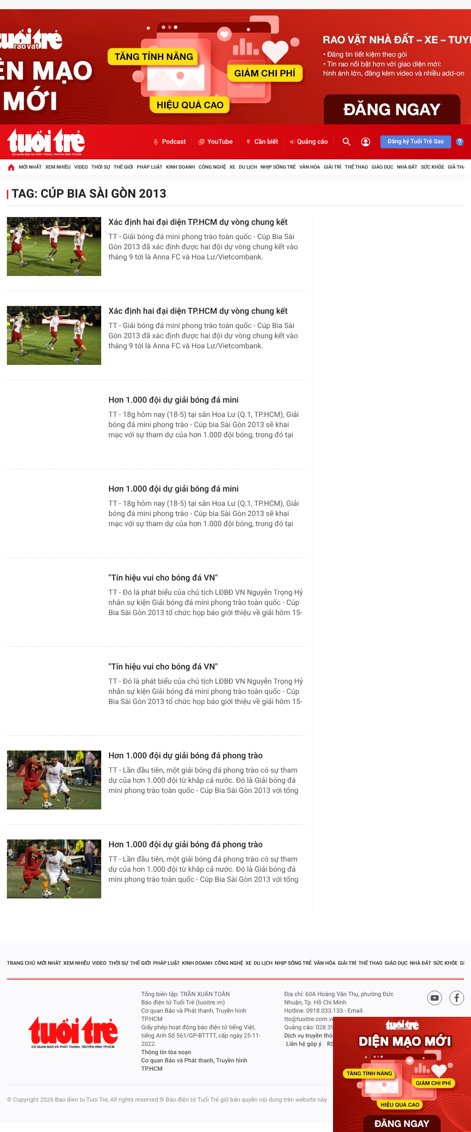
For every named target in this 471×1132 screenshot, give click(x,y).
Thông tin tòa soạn (166, 1052)
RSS (332, 1044)
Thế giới (123, 167)
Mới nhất (30, 167)
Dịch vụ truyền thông (311, 1035)
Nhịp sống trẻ (278, 167)
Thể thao (356, 167)
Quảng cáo (312, 142)
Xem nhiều (57, 167)
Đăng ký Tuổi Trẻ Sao (416, 141)
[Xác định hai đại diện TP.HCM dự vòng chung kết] (54, 246)
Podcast (174, 142)
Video (81, 167)
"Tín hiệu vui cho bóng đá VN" (163, 578)
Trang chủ (21, 963)
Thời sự (101, 167)
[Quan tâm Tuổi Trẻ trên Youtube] (434, 998)
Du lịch (248, 167)
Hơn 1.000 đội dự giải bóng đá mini (174, 400)
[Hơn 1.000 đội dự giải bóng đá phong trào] (54, 780)
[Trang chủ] (11, 167)
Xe (233, 167)
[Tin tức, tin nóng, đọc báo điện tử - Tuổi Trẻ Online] (46, 142)
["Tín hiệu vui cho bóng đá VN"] (54, 602)
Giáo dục (383, 167)
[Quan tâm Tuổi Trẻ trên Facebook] (456, 998)
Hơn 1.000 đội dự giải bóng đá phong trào (186, 756)
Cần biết (266, 142)
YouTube (220, 142)
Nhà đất (407, 167)
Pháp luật (150, 167)
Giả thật (458, 167)
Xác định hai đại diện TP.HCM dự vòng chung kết (198, 222)
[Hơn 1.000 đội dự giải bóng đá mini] (54, 424)
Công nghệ (212, 167)
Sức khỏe (432, 167)
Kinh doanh (180, 167)
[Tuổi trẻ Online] (74, 1032)
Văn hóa (309, 167)
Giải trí (332, 167)
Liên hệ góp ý (304, 1044)
